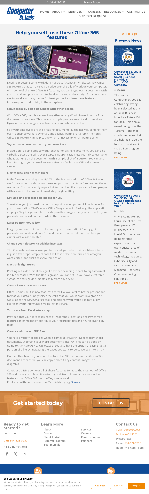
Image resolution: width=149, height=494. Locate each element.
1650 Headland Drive (128, 429)
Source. (75, 382)
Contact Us (111, 403)
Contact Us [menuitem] (136, 12)
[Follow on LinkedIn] (24, 454)
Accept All (136, 485)
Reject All (118, 485)
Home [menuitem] (44, 12)
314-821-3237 (57, 2)
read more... (121, 157)
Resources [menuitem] (112, 12)
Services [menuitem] (75, 12)
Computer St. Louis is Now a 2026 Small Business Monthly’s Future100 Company (127, 78)
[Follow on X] (15, 454)
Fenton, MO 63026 (126, 434)
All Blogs (130, 34)
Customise (100, 485)
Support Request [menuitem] (93, 16)
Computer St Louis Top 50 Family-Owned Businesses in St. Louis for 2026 (127, 201)
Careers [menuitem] (94, 12)
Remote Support (93, 2)
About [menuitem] (57, 12)
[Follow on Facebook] (7, 454)
